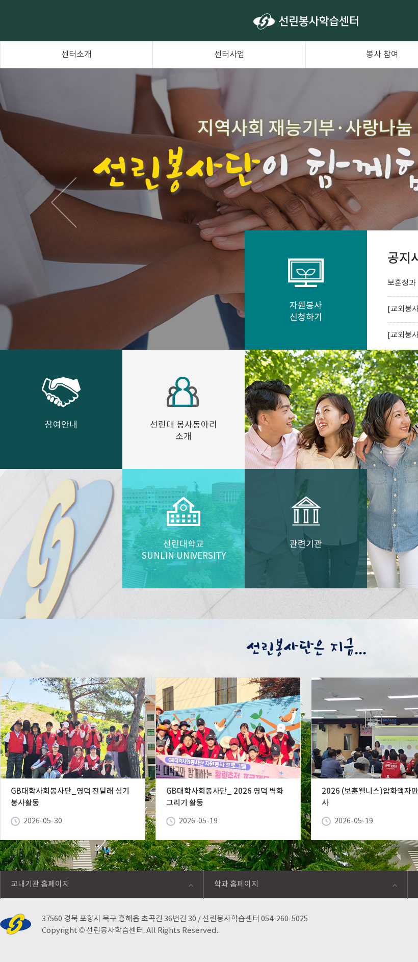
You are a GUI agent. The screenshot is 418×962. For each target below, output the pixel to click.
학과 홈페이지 (230, 887)
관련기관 (306, 544)
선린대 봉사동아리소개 (183, 431)
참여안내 (61, 425)
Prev (63, 202)
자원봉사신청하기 (306, 312)
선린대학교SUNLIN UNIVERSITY (184, 550)
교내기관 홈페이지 (34, 887)
